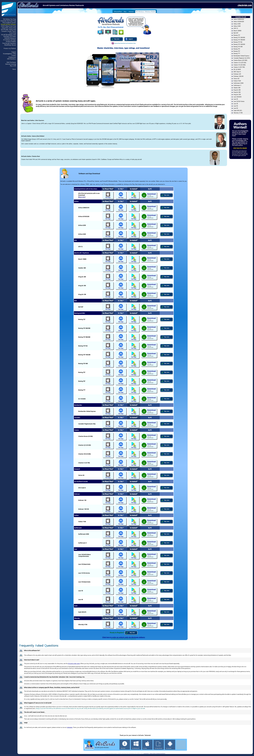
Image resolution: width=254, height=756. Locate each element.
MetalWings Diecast (10, 45)
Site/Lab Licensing (10, 64)
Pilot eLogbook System (9, 22)
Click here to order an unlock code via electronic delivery (123, 637)
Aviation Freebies (11, 41)
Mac (125, 11)
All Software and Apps (9, 40)
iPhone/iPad (118, 11)
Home (14, 69)
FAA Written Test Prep (9, 19)
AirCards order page (74, 663)
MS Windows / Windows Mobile (145, 11)
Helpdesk (69, 727)
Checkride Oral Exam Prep (8, 21)
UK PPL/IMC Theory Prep (8, 29)
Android (131, 11)
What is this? (82, 197)
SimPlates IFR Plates (9, 36)
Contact (13, 55)
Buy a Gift (13, 66)
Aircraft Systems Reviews (8, 24)
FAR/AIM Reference (10, 38)
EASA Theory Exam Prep (8, 26)
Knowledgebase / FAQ (9, 53)
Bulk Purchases (11, 62)
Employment (12, 57)
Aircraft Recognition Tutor (8, 34)
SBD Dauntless (11, 59)
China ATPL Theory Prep (9, 28)
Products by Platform (10, 48)
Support (13, 52)
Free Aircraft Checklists (9, 43)
